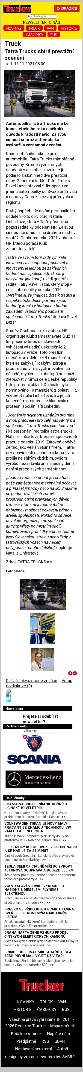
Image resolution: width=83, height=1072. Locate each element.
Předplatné (26, 1041)
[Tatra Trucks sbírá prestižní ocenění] (42, 594)
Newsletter (35, 22)
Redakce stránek (26, 1033)
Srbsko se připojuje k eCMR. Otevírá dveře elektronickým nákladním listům (39, 913)
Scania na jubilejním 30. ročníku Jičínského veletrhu (35, 806)
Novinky (14, 28)
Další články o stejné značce (31, 680)
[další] (75, 673)
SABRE (68, 1056)
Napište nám (58, 1033)
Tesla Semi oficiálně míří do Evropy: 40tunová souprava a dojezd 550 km (39, 868)
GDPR (59, 1041)
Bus (53, 35)
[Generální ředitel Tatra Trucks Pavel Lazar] (42, 628)
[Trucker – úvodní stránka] (17, 13)
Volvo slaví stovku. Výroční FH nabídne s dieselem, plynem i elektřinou (34, 890)
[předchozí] (70, 673)
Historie (69, 28)
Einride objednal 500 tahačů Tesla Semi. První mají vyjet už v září (37, 954)
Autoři (62, 1048)
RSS (45, 1041)
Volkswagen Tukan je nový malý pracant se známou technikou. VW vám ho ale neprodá (37, 827)
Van (50, 28)
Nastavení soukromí (33, 1048)
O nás (54, 22)
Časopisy (34, 35)
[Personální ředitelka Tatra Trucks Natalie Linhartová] (42, 663)
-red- (9, 63)
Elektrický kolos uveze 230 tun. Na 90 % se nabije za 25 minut (40, 849)
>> (63, 817)
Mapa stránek (62, 1025)
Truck (34, 28)
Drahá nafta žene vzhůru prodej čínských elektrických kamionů (36, 934)
